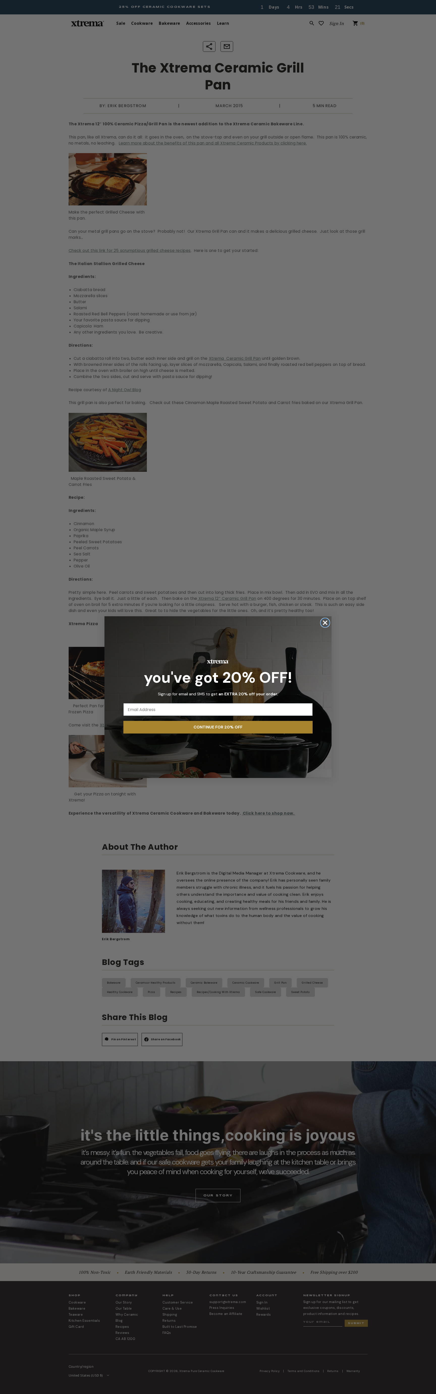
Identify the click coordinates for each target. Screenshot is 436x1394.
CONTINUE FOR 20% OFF (218, 727)
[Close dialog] (325, 622)
